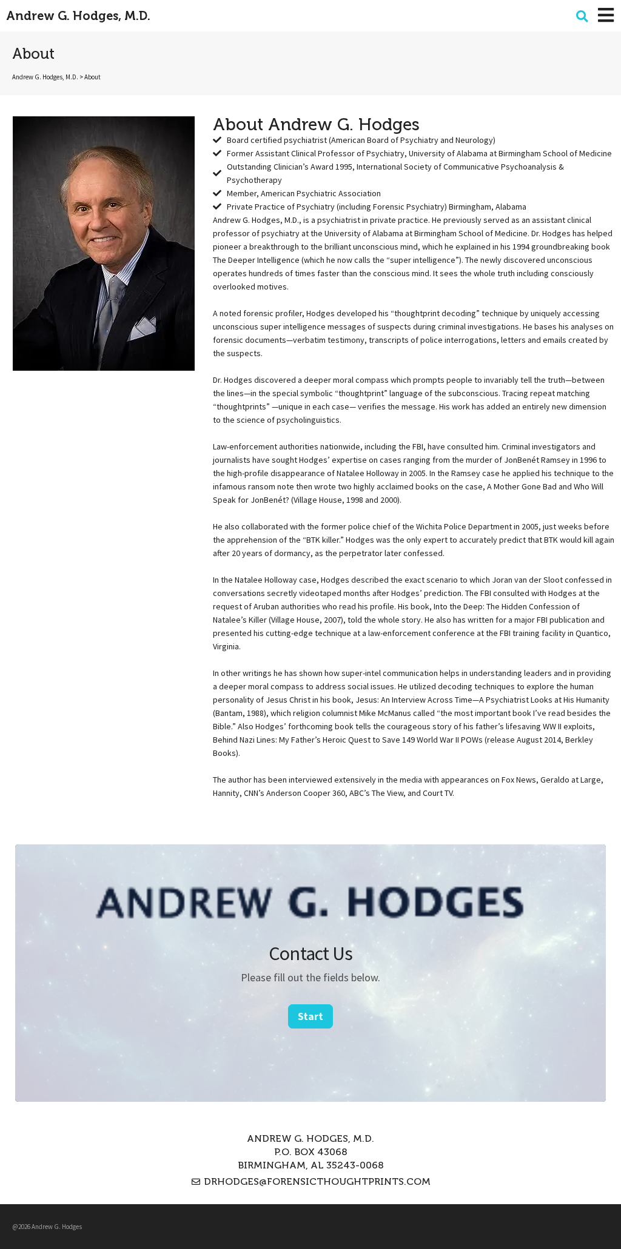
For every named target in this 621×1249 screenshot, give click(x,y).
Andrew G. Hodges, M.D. (78, 15)
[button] (582, 16)
